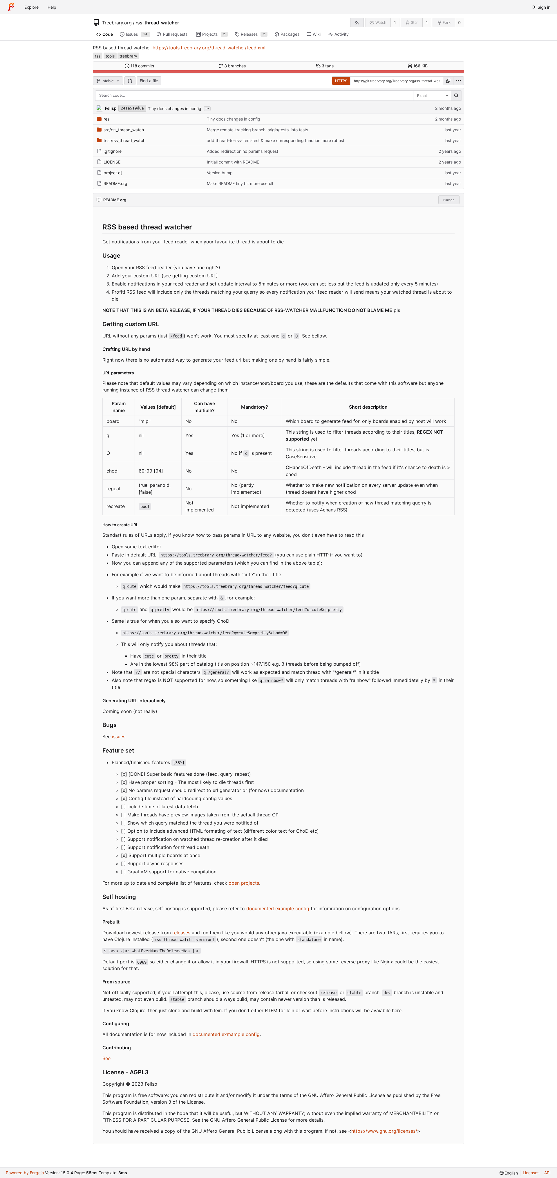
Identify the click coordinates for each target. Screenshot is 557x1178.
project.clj (113, 172)
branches (235, 65)
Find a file (149, 80)
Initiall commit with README (233, 161)
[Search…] (456, 95)
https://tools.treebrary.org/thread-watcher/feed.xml (209, 48)
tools (110, 55)
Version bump (220, 172)
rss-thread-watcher (157, 23)
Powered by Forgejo (25, 1172)
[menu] (458, 80)
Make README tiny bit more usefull (240, 183)
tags (328, 65)
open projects (244, 883)
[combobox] (432, 95)
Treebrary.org (117, 23)
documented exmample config (226, 1034)
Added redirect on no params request (242, 151)
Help (52, 7)
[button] (129, 80)
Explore (31, 7)
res (106, 118)
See (106, 1058)
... (207, 108)
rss (97, 55)
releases (181, 932)
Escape (448, 200)
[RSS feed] (357, 22)
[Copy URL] (448, 80)
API (547, 1172)
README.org (115, 183)
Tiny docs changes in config (174, 108)
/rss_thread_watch (124, 129)
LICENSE (112, 161)
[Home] (11, 7)
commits (142, 65)
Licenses (531, 1172)
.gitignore (113, 151)
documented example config (277, 908)
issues (118, 736)
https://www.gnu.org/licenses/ (384, 1131)
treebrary (128, 55)
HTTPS (341, 80)
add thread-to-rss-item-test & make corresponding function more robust (275, 140)
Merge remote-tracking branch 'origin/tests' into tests (257, 129)
